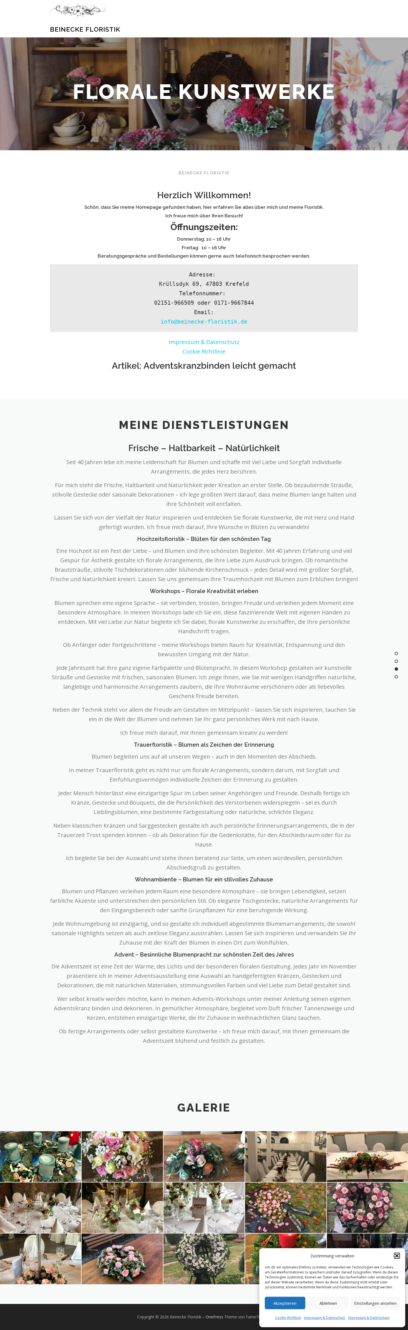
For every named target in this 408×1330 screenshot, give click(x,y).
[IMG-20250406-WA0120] (285, 1208)
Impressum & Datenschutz (324, 1317)
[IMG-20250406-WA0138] (204, 1156)
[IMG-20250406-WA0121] (204, 1208)
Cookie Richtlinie (204, 351)
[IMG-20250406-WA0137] (122, 1156)
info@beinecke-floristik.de (204, 321)
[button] (397, 1255)
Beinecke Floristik (85, 29)
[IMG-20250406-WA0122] (122, 1208)
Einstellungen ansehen (375, 1303)
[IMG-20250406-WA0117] (122, 1259)
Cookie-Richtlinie (288, 1317)
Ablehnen (328, 1303)
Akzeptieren (284, 1303)
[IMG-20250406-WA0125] (285, 1156)
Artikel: (204, 365)
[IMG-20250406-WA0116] (204, 1259)
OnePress (214, 1316)
